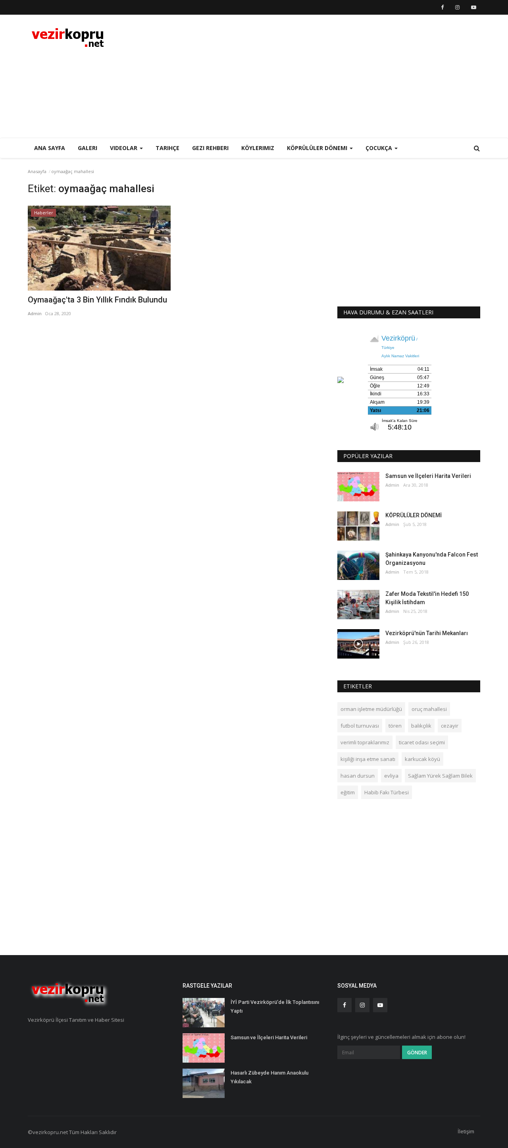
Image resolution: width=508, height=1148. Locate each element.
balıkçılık (421, 725)
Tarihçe (167, 148)
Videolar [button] (124, 148)
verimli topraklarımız (365, 742)
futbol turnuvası (360, 725)
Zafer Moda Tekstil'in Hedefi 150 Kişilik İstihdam (427, 598)
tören (395, 725)
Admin (35, 313)
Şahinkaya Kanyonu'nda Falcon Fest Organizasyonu (431, 558)
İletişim (466, 1131)
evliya (391, 775)
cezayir (449, 725)
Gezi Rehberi (210, 148)
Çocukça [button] (380, 148)
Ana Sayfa (49, 148)
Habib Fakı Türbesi (386, 792)
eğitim (348, 792)
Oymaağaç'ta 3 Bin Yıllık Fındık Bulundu (97, 299)
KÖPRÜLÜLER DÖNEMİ (413, 515)
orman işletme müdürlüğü (371, 709)
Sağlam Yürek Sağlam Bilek (440, 775)
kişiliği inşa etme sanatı (368, 759)
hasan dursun (358, 775)
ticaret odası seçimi (422, 742)
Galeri (87, 148)
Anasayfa (37, 171)
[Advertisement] (335, 76)
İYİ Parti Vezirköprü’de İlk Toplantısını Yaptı (275, 1006)
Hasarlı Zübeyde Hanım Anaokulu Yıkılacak (269, 1077)
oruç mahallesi (429, 709)
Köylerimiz (257, 148)
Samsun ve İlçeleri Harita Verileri (428, 476)
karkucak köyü (422, 759)
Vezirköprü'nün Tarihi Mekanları (426, 633)
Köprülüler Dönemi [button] (318, 148)
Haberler (43, 213)
